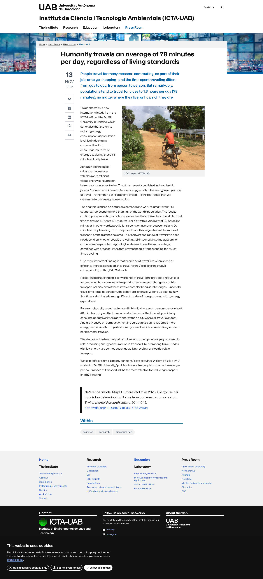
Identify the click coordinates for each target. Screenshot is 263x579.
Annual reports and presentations (104, 487)
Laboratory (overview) (145, 473)
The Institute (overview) (50, 473)
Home (43, 459)
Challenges (92, 470)
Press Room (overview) (193, 466)
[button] (69, 99)
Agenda (186, 474)
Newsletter (187, 479)
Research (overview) (97, 466)
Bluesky (110, 529)
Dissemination (124, 432)
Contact (43, 498)
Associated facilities (144, 484)
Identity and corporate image (197, 483)
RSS (184, 491)
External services (142, 488)
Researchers (93, 483)
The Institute (48, 27)
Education (90, 27)
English (207, 8)
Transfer (88, 432)
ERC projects (93, 479)
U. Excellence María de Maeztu (102, 491)
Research (70, 27)
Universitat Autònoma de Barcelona (68, 7)
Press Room (134, 27)
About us (43, 477)
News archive (188, 470)
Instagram (112, 534)
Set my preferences (69, 567)
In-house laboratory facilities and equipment (151, 479)
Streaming (187, 487)
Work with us (45, 494)
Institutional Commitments (53, 486)
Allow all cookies (100, 567)
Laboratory (111, 27)
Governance (45, 481)
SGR (89, 474)
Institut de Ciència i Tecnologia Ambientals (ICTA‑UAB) (116, 18)
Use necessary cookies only (30, 567)
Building (43, 490)
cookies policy (15, 559)
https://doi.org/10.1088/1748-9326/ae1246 (115, 408)
